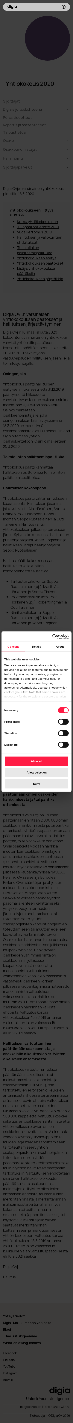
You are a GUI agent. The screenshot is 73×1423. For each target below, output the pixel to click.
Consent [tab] (13, 646)
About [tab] (60, 646)
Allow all (36, 761)
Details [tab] (36, 646)
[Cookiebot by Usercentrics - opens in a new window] (52, 636)
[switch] (63, 722)
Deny (36, 783)
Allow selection (37, 772)
